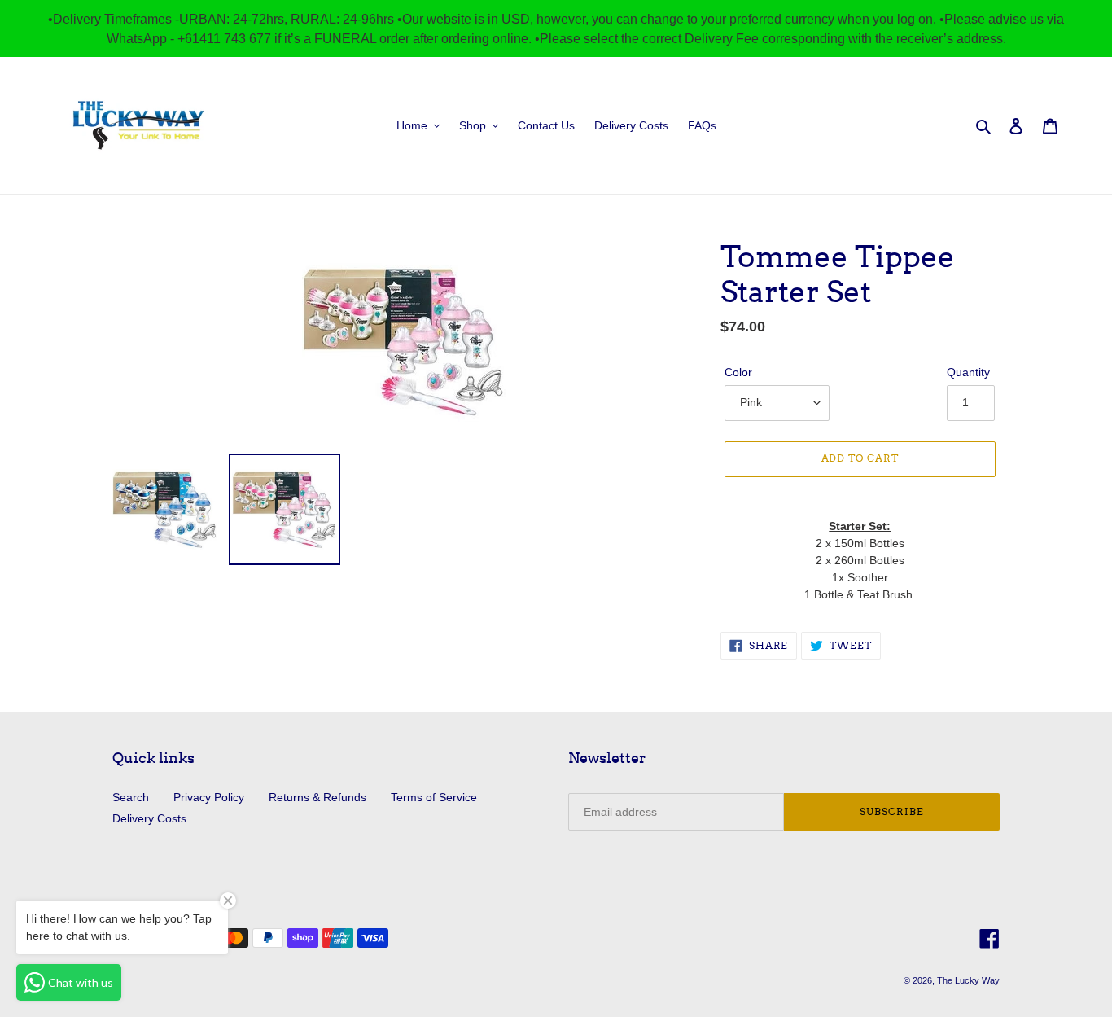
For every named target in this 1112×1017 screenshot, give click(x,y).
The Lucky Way (968, 980)
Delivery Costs (149, 818)
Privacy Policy (208, 797)
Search (130, 797)
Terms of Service (434, 797)
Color (738, 372)
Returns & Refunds (317, 797)
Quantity (968, 372)
